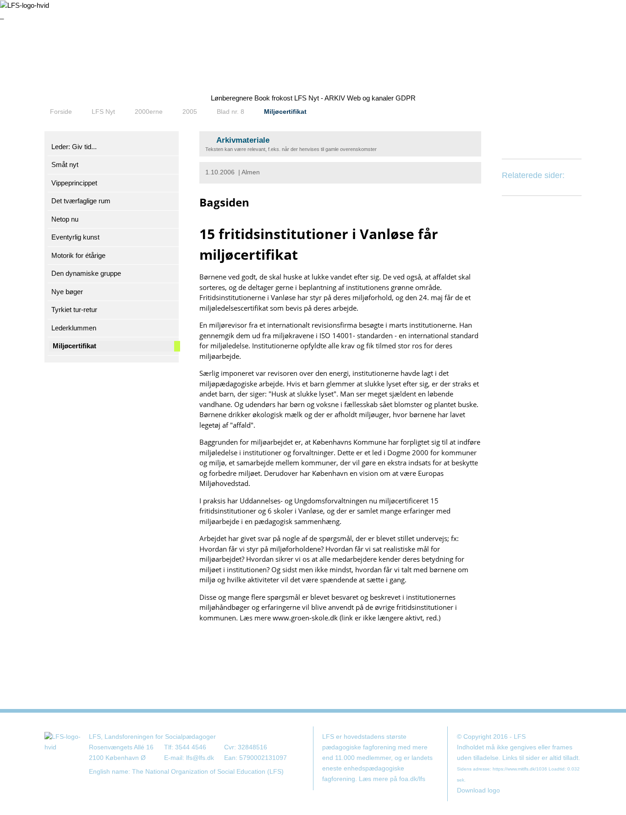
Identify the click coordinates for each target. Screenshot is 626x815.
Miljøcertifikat (285, 111)
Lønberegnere (232, 98)
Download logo (478, 790)
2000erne (149, 111)
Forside (61, 111)
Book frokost (273, 98)
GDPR (405, 98)
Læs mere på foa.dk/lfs (392, 779)
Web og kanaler (370, 98)
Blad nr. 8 (230, 111)
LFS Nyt (103, 111)
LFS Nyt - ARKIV (319, 98)
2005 (189, 111)
